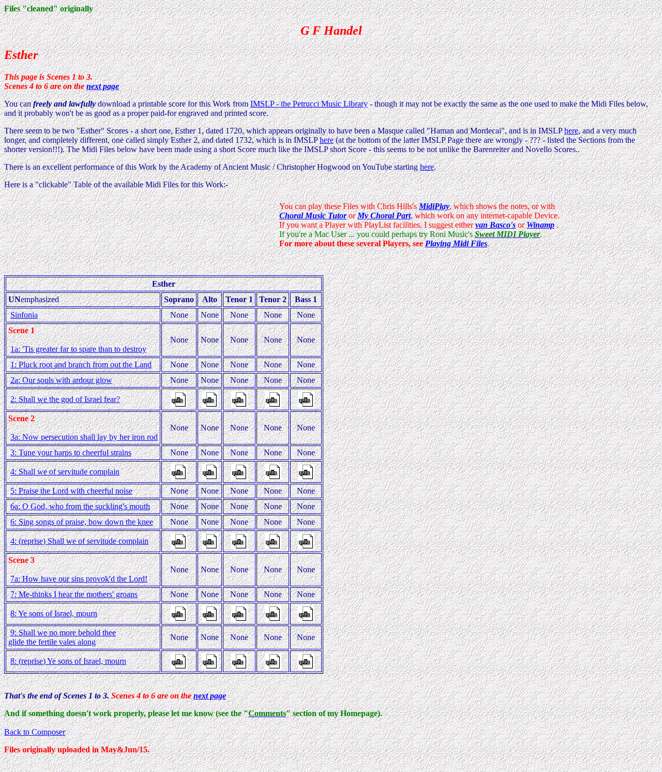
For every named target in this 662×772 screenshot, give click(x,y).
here (571, 130)
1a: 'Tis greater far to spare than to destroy (78, 349)
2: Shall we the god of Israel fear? (65, 399)
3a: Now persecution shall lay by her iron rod (84, 437)
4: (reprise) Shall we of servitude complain (79, 541)
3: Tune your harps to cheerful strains (70, 452)
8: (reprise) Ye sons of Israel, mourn (68, 661)
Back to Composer (34, 732)
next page (102, 86)
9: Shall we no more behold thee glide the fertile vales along (62, 637)
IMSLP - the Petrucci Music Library (309, 103)
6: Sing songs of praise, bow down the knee (81, 521)
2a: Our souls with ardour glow (61, 380)
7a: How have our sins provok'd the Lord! (78, 578)
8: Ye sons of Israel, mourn (53, 613)
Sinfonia (24, 314)
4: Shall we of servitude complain (64, 471)
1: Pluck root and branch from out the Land (81, 364)
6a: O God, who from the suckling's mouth (80, 506)
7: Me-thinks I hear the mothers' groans (74, 594)
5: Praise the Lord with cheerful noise (71, 490)
